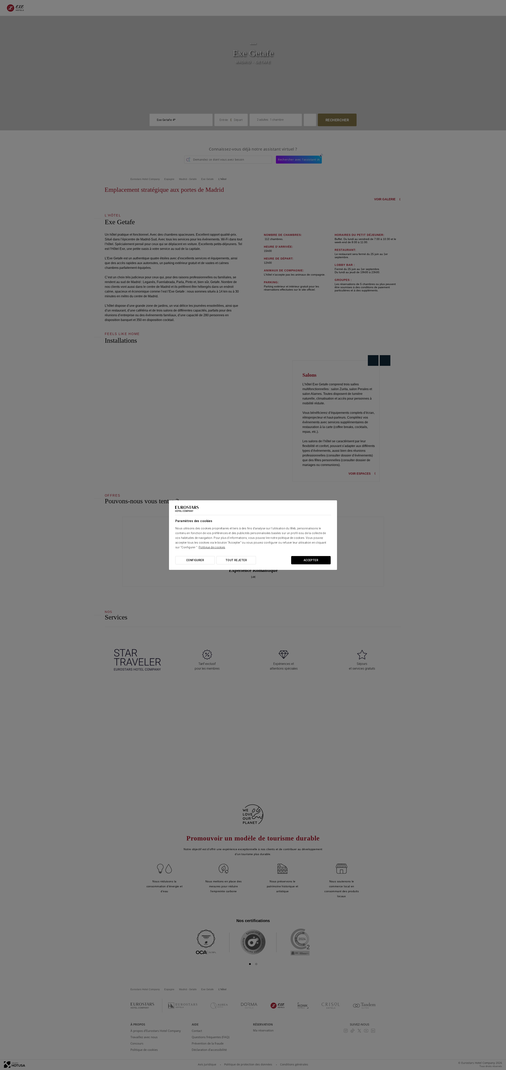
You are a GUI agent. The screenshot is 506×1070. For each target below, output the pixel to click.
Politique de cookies (212, 547)
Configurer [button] (195, 560)
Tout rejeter (236, 560)
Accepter (311, 560)
